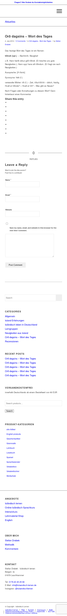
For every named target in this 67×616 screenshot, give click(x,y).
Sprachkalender (13, 462)
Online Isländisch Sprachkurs (20, 507)
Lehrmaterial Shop (14, 515)
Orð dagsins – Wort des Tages (28, 36)
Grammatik (11, 443)
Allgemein (10, 316)
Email (8, 194)
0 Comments (20, 41)
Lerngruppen (11, 328)
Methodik (9, 544)
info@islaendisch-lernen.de (24, 585)
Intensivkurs (11, 511)
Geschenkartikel (13, 438)
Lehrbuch (11, 448)
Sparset (10, 457)
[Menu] (57, 11)
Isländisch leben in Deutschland (21, 324)
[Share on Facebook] (9, 102)
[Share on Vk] (9, 124)
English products (14, 434)
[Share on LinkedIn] (9, 115)
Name (8, 179)
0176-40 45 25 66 (16, 581)
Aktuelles (10, 21)
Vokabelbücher (13, 471)
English (8, 520)
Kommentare (11, 548)
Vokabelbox (12, 466)
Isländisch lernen (13, 503)
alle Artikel (11, 429)
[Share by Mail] (9, 133)
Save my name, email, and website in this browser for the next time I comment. (33, 229)
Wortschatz (11, 475)
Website (8, 209)
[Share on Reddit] (9, 128)
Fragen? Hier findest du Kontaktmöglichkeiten (33, 2)
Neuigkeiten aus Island (16, 333)
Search (9, 411)
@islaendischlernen (24, 588)
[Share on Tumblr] (9, 120)
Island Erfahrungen (14, 320)
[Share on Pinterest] (9, 111)
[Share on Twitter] (9, 106)
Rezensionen (11, 341)
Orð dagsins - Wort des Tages (40, 41)
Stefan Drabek (12, 540)
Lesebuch (11, 452)
